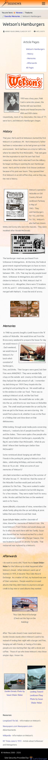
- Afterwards (31, 63)
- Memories (31, 58)
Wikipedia (7, 735)
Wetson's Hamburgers (35, 49)
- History (29, 54)
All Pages (30, 68)
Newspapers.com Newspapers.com (18, 726)
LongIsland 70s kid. (10, 721)
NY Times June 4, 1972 (12, 741)
